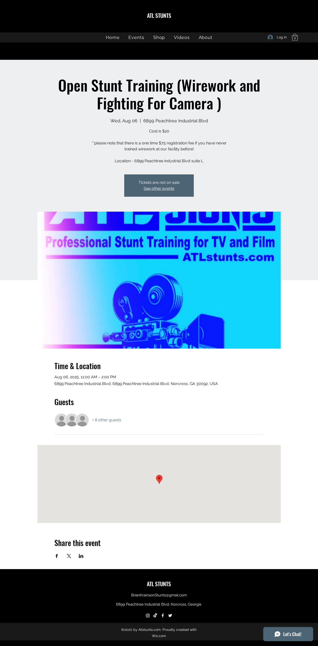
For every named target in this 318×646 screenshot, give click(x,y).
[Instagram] (147, 615)
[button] (295, 37)
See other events (159, 188)
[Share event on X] (69, 556)
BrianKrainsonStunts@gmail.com (159, 595)
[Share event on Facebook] (56, 556)
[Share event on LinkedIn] (81, 556)
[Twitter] (170, 615)
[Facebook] (162, 615)
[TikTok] (155, 615)
